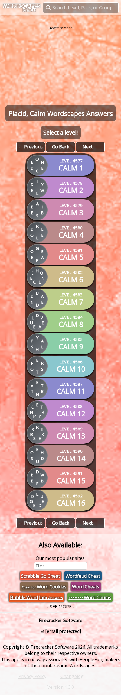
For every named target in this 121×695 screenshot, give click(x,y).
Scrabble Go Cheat (40, 576)
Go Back (60, 147)
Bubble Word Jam (36, 597)
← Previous (31, 147)
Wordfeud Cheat (83, 576)
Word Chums (90, 597)
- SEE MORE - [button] (60, 607)
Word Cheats (85, 587)
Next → (90, 147)
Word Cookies (44, 587)
